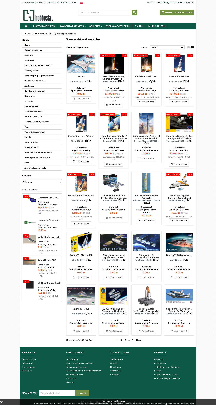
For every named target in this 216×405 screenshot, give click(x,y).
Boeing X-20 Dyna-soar (179, 255)
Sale (26, 162)
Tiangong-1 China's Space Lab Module (113, 256)
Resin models (31, 106)
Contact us (71, 378)
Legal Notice (72, 359)
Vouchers (114, 374)
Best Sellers (29, 189)
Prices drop (27, 363)
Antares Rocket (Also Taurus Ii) (146, 196)
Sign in (169, 2)
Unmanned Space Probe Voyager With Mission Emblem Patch (179, 138)
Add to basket (81, 99)
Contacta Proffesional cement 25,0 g (49, 197)
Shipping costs (29, 359)
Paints (139, 26)
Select (168, 47)
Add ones (94, 26)
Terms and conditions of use (79, 363)
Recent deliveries (33, 50)
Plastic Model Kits (44, 26)
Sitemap (70, 382)
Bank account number (76, 367)
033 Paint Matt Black (49, 283)
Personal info (116, 359)
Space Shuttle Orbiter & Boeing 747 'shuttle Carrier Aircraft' (179, 311)
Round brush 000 (47, 260)
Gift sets (28, 101)
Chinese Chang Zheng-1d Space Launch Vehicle (146, 137)
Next (139, 340)
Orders (113, 363)
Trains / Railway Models (36, 121)
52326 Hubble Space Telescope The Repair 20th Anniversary (113, 311)
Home (25, 40)
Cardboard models (34, 91)
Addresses (115, 370)
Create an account (184, 2)
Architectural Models (35, 167)
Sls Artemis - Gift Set (146, 76)
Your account (119, 352)
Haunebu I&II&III (81, 308)
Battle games (31, 70)
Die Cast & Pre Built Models (38, 152)
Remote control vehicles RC (38, 65)
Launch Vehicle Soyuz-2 (81, 195)
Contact (160, 352)
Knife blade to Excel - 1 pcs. (49, 237)
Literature (29, 96)
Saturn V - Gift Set (179, 76)
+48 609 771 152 (38, 2)
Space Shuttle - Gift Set (81, 136)
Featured (29, 60)
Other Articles (31, 142)
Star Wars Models (33, 111)
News (27, 44)
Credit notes (116, 367)
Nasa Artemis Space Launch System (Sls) (114, 77)
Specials (28, 55)
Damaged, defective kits (37, 157)
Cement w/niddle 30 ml (49, 220)
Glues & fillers (156, 26)
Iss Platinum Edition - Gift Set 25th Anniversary (113, 196)
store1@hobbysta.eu (66, 2)
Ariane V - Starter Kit (81, 255)
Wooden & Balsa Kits (72, 26)
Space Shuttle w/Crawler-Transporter (146, 310)
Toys (26, 126)
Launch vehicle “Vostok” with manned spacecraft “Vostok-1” (113, 138)
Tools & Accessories (118, 26)
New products (28, 367)
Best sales (27, 370)
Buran (81, 76)
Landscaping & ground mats (39, 75)
